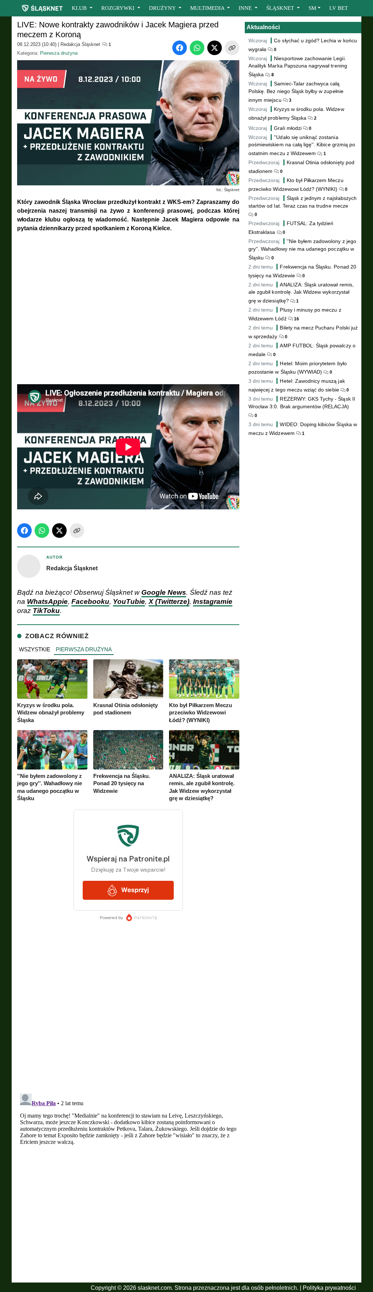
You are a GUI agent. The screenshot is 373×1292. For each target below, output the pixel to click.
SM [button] (312, 8)
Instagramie (212, 601)
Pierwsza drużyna (59, 53)
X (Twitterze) (169, 601)
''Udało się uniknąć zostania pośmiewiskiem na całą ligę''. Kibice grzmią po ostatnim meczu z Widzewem (301, 145)
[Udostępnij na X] (214, 48)
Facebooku (90, 601)
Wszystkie (34, 649)
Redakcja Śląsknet (80, 44)
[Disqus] (128, 1182)
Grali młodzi (288, 128)
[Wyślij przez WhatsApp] (197, 48)
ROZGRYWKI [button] (118, 8)
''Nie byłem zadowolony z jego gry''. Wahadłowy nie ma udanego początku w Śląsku (302, 249)
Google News (163, 592)
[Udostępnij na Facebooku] (179, 48)
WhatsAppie (47, 601)
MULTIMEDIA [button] (208, 8)
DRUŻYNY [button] (163, 8)
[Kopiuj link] (232, 48)
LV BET (338, 8)
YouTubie (129, 601)
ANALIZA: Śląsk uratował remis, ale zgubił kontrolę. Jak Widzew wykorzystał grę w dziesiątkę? (301, 293)
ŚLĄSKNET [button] (280, 8)
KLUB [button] (80, 8)
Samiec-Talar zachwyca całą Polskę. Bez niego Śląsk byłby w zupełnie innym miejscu (295, 92)
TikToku (46, 610)
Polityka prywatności (329, 1288)
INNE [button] (246, 8)
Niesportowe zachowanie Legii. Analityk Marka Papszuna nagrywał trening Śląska (297, 66)
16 (296, 318)
